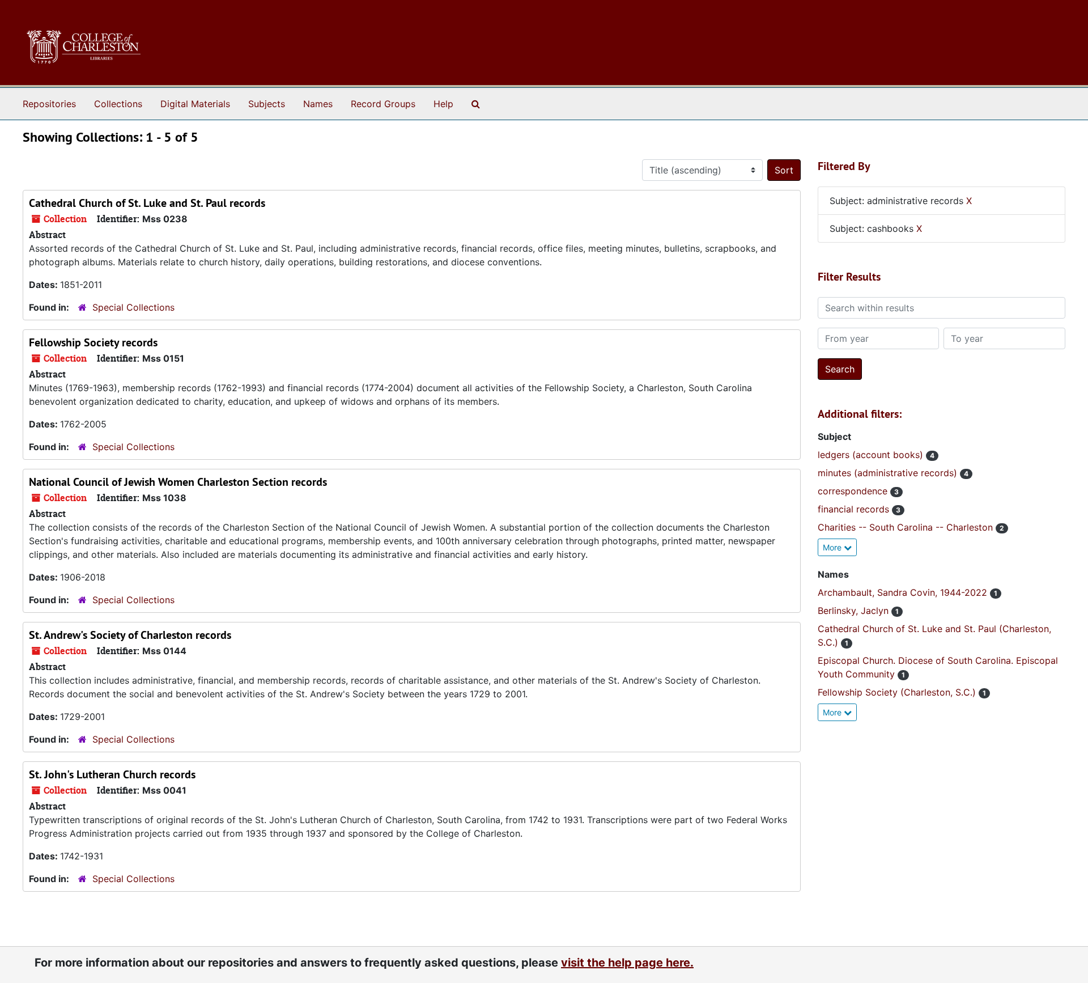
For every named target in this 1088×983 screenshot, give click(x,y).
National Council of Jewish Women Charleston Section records (178, 481)
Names (318, 103)
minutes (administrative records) (889, 472)
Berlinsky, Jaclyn (854, 610)
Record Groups (383, 103)
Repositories (49, 103)
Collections (118, 103)
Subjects (266, 103)
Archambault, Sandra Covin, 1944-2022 (904, 592)
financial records (855, 509)
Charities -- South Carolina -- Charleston (907, 527)
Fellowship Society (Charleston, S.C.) (898, 692)
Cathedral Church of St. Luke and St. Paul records (147, 203)
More (833, 547)
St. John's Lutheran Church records (112, 774)
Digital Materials (195, 103)
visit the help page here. (627, 962)
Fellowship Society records (93, 342)
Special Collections (133, 307)
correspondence (854, 491)
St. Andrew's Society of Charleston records (130, 635)
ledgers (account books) (872, 454)
